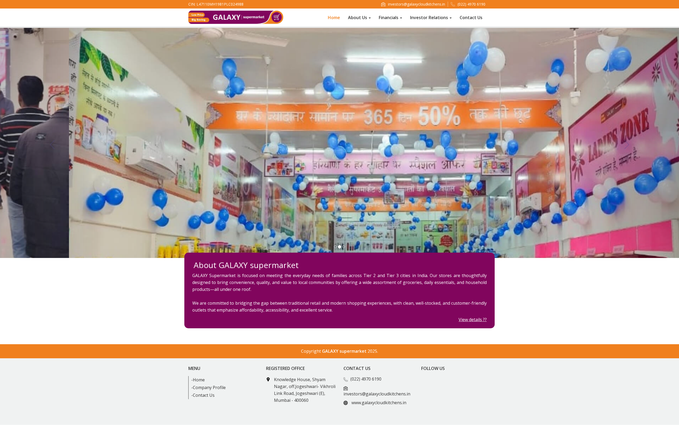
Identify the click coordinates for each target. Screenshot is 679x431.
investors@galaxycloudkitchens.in (416, 4)
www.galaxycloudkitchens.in (378, 403)
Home (334, 17)
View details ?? (473, 319)
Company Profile (209, 387)
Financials (389, 17)
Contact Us (471, 17)
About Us (358, 17)
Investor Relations (429, 17)
